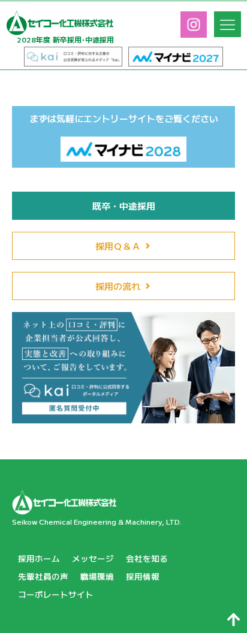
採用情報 (142, 576)
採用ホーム (39, 558)
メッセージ (93, 558)
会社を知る (147, 558)
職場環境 (97, 576)
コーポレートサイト (56, 594)
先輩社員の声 (43, 576)
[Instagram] (193, 24)
